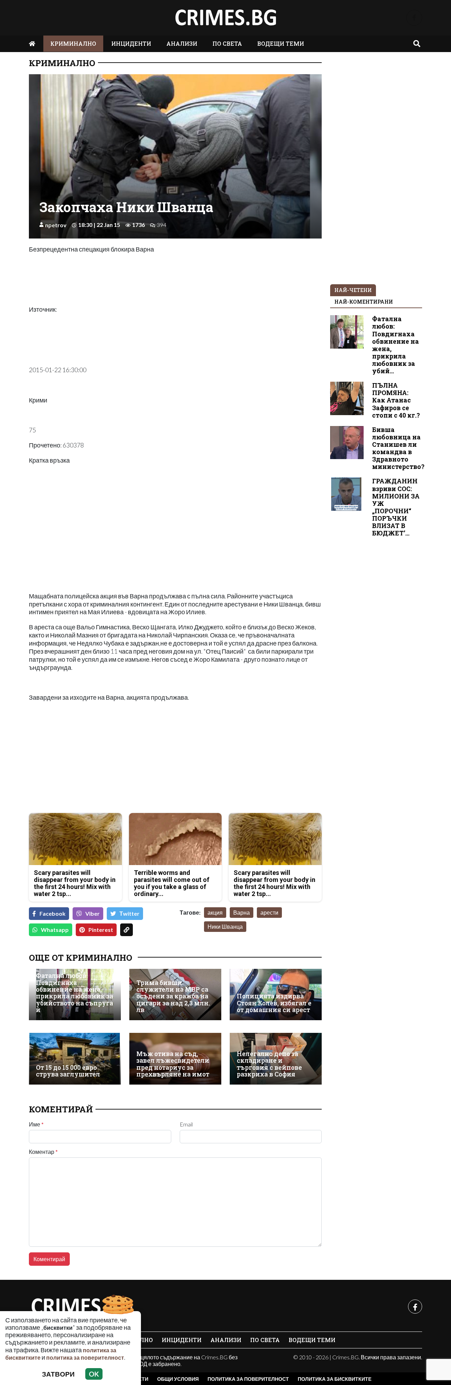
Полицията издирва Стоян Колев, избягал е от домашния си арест (274, 1003)
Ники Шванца (225, 926)
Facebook (52, 913)
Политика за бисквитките (334, 1379)
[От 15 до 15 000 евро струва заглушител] (75, 1059)
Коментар (43, 1152)
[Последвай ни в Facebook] (414, 18)
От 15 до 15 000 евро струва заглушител (68, 1071)
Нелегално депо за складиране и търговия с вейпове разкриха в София (269, 1064)
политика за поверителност (85, 1357)
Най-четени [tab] (353, 290)
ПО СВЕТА (227, 43)
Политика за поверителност (248, 1379)
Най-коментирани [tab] (363, 301)
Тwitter (129, 913)
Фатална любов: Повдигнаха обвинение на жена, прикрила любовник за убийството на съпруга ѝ (74, 992)
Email (186, 1124)
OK (94, 1374)
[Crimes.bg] (82, 1306)
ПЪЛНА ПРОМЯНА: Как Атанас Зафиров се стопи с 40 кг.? (396, 400)
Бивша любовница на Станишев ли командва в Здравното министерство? (398, 448)
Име (36, 1124)
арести (269, 912)
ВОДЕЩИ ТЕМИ (280, 43)
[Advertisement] (100, 758)
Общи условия (178, 1379)
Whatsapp (55, 929)
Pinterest (100, 929)
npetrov (56, 225)
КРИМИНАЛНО (73, 43)
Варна (241, 912)
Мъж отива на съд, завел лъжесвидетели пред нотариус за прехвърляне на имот (172, 1064)
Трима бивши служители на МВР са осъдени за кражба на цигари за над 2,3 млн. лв (173, 996)
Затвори (58, 1374)
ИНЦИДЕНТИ (131, 43)
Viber (92, 913)
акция (215, 912)
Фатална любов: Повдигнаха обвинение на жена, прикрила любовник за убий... (395, 345)
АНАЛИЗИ (181, 43)
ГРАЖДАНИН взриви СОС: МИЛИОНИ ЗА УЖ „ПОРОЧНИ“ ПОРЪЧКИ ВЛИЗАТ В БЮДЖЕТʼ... (396, 507)
